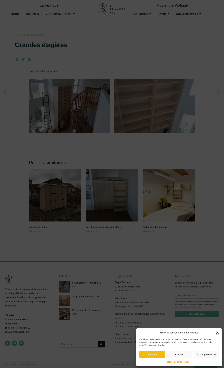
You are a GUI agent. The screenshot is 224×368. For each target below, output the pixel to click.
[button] (217, 332)
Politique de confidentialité (177, 362)
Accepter (152, 354)
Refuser (179, 354)
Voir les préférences (206, 354)
